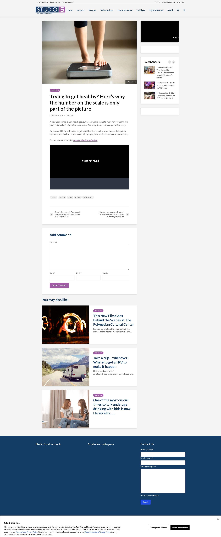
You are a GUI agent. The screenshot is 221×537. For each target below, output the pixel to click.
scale (70, 197)
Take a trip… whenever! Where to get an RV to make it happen (111, 362)
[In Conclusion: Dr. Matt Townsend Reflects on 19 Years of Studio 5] (149, 95)
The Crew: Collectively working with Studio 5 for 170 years (166, 85)
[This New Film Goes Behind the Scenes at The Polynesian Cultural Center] (65, 324)
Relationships (107, 10)
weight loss (88, 197)
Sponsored (55, 90)
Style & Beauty (156, 10)
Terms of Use (21, 532)
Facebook (56, 2)
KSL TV (157, 2)
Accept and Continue (180, 528)
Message (148, 466)
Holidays (141, 10)
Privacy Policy (32, 532)
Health (170, 10)
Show (70, 10)
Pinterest (68, 2)
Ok (218, 519)
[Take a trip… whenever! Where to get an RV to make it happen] (65, 366)
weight (77, 197)
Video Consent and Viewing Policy (97, 532)
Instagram (43, 2)
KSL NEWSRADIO (168, 2)
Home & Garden (125, 10)
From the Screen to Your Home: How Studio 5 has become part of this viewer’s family (165, 72)
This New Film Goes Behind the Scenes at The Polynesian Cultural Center (113, 320)
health (53, 197)
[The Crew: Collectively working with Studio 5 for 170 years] (149, 85)
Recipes (92, 10)
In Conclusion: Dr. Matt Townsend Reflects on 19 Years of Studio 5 (166, 95)
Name (52, 273)
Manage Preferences (159, 528)
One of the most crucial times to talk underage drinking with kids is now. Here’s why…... (112, 406)
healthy (62, 197)
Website (105, 273)
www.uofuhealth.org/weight (85, 140)
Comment (53, 242)
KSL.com (180, 2)
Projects (81, 10)
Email (78, 273)
